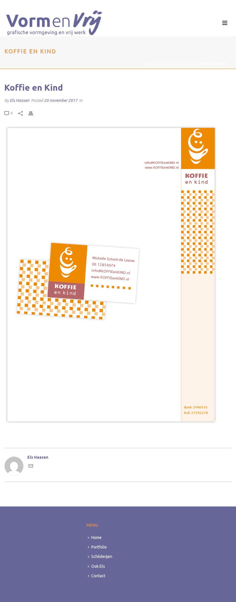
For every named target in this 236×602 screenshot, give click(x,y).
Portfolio (99, 547)
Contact (98, 576)
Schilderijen (101, 556)
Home (149, 63)
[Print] (33, 113)
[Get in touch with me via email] (30, 466)
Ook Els (98, 566)
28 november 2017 (60, 100)
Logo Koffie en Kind (177, 63)
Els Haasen (19, 100)
